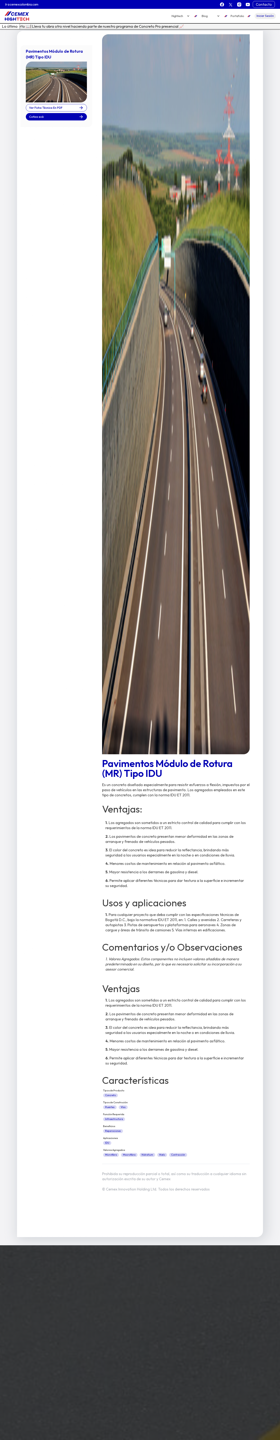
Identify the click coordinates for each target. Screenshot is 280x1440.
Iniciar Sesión (265, 16)
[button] (180, 16)
